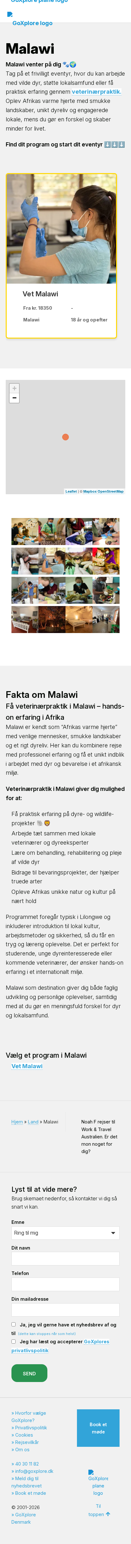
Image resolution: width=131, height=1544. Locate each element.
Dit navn (20, 1248)
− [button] (14, 398)
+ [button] (14, 388)
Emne (17, 1222)
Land (33, 1121)
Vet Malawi (27, 1066)
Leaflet (71, 491)
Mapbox (90, 491)
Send (29, 1373)
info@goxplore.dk (34, 1471)
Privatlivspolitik (31, 1427)
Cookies (24, 1435)
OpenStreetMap (111, 491)
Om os (22, 1449)
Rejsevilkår (27, 1442)
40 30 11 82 (27, 1463)
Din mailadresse (30, 1299)
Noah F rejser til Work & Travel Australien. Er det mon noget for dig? (99, 1136)
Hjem (17, 1121)
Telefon (20, 1273)
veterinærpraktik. (96, 91)
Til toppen (96, 1510)
